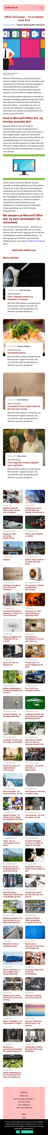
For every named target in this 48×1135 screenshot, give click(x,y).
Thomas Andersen (23, 25)
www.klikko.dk (26, 1108)
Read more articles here (24, 250)
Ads (24, 1118)
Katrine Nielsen (22, 400)
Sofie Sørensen (25, 290)
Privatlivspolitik (27, 1132)
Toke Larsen (21, 456)
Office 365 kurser (35, 241)
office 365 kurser (38, 25)
